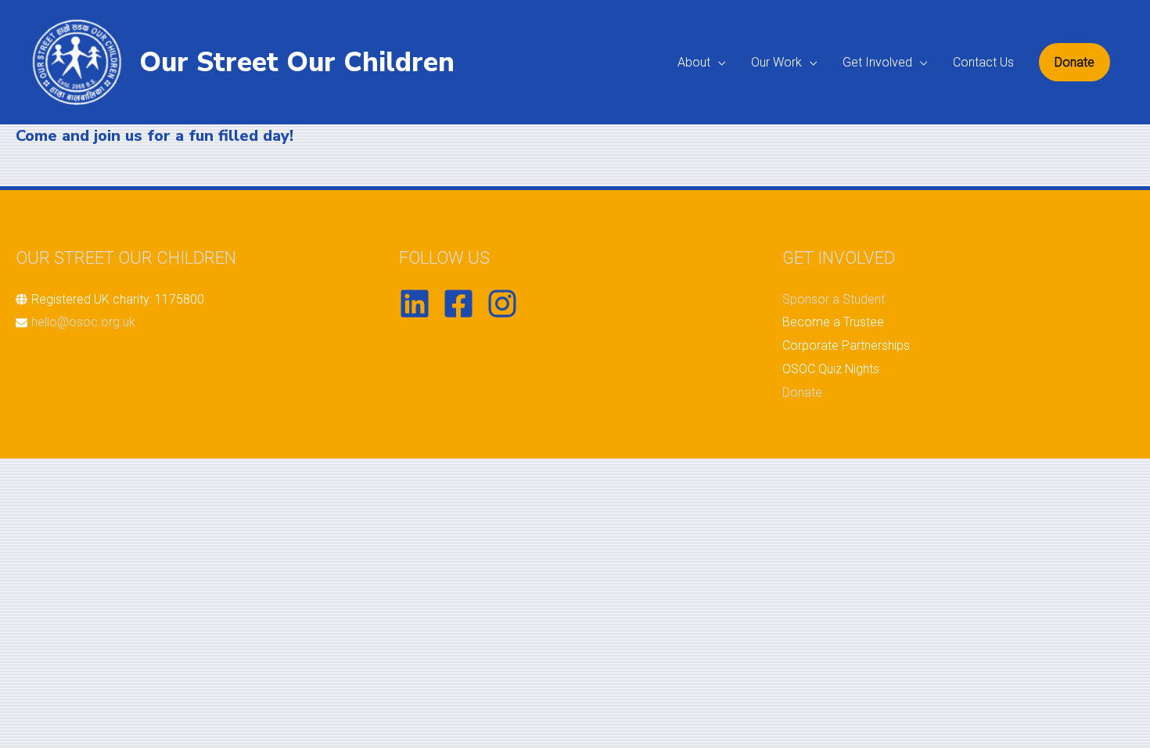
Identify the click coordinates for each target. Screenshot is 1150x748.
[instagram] (507, 303)
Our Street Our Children (297, 62)
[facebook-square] (463, 303)
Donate (802, 392)
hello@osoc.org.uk (83, 322)
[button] (1074, 62)
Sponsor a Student (833, 299)
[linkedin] (419, 303)
